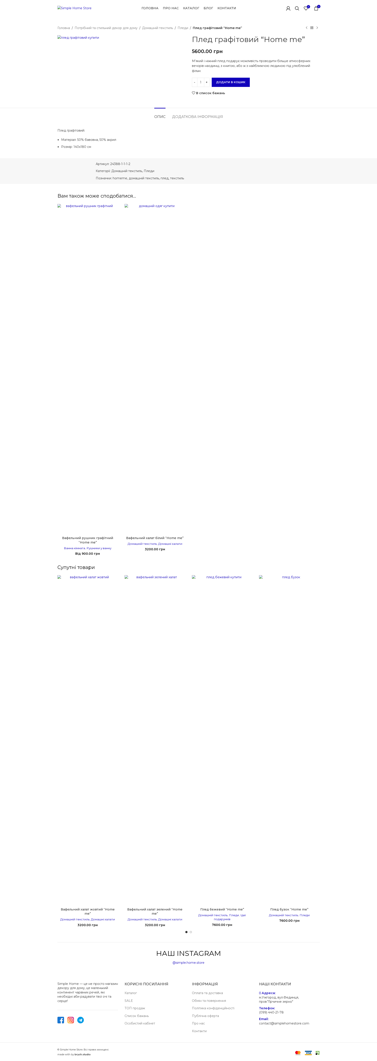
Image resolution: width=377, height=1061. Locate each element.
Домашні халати (170, 543)
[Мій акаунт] (288, 8)
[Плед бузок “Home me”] (289, 740)
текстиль (177, 178)
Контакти (199, 1031)
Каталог (131, 993)
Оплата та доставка (207, 993)
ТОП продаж (135, 1008)
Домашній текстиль (157, 28)
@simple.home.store (188, 963)
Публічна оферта (205, 1016)
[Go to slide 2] (191, 932)
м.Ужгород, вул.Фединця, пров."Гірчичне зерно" (279, 999)
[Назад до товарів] (311, 28)
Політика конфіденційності (213, 1008)
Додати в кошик (230, 82)
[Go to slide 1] (186, 932)
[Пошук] (297, 8)
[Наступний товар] (317, 28)
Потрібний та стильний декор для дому (106, 28)
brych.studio (83, 1054)
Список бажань (137, 1016)
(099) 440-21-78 (271, 1012)
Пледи (183, 28)
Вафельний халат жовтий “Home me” (88, 911)
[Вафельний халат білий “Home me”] (155, 369)
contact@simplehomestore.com (284, 1023)
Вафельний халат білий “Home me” (155, 538)
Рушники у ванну (98, 548)
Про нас (198, 1023)
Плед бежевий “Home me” (222, 909)
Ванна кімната (74, 548)
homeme (120, 178)
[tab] (160, 114)
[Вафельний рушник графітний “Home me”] (87, 369)
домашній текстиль (144, 178)
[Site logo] (74, 8)
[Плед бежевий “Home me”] (222, 740)
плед (165, 178)
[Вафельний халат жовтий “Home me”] (87, 740)
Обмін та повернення (209, 1001)
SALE (129, 1001)
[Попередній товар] (306, 28)
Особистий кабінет (140, 1023)
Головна (63, 28)
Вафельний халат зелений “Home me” (154, 911)
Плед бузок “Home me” (289, 909)
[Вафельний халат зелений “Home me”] (155, 740)
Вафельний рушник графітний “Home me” (87, 540)
